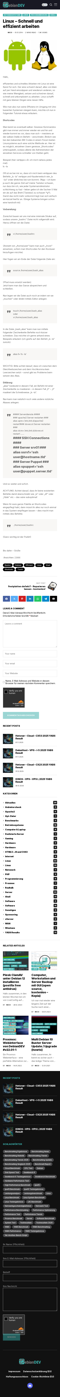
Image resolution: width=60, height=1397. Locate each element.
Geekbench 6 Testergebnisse (18, 1177)
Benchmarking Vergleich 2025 (17, 1164)
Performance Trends (33, 1214)
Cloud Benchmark (12, 1168)
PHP (30, 874)
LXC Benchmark (34, 1202)
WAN (30, 923)
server (29, 1218)
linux (39, 565)
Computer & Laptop (30, 829)
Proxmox (30, 883)
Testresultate (26, 1223)
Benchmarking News (40, 1151)
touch (20, 569)
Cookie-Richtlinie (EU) (42, 1376)
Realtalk (30, 887)
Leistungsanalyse (12, 1193)
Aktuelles (30, 802)
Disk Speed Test (12, 1172)
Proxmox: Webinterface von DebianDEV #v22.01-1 (14, 1045)
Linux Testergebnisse (14, 1202)
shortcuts (9, 569)
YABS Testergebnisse (34, 1231)
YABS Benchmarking (41, 1227)
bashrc (8, 565)
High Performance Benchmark (17, 1185)
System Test (10, 1223)
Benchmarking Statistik (14, 1156)
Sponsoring (30, 914)
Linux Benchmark (12, 1197)
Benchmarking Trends (38, 1156)
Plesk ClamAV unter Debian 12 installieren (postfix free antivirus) (14, 982)
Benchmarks (30, 820)
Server (30, 892)
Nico (10, 32)
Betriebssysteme (12, 15)
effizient (29, 565)
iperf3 (37, 1185)
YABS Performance (13, 1231)
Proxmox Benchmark (13, 1218)
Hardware (30, 843)
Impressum (14, 1371)
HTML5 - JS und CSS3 (13, 1021)
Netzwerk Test (42, 1206)
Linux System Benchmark (33, 1197)
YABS (7, 1227)
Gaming (30, 838)
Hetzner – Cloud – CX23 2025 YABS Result (35, 766)
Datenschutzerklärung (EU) (37, 1371)
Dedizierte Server (30, 834)
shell (48, 565)
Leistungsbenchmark (33, 1193)
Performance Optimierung (44, 1210)
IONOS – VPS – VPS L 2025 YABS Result (33, 780)
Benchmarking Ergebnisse (16, 1151)
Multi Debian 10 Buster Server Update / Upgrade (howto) (44, 1045)
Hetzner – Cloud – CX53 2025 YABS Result (35, 737)
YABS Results (30, 932)
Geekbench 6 (29, 1172)
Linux (25, 15)
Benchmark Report (43, 1164)
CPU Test (28, 1168)
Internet (30, 856)
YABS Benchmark (21, 1227)
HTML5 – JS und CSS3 (30, 852)
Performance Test (12, 1214)
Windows (30, 928)
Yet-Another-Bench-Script (16, 1235)
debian (18, 565)
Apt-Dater (30, 816)
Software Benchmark (45, 1218)
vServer (30, 919)
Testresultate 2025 (44, 1223)
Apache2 (30, 811)
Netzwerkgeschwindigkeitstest (18, 1206)
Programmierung (39, 15)
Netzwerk (30, 870)
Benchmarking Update (42, 1160)
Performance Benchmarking (16, 1210)
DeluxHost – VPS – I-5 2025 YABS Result (34, 751)
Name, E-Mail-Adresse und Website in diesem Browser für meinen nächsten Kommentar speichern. (30, 682)
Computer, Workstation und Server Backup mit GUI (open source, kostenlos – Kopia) (43, 985)
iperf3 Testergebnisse (33, 1189)
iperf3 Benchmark (12, 1189)
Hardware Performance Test (17, 1181)
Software (30, 901)
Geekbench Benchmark (45, 1177)
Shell (53, 15)
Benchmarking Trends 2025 (16, 1160)
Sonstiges (30, 910)
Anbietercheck (30, 807)
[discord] (30, 1385)
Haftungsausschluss (17, 1376)
